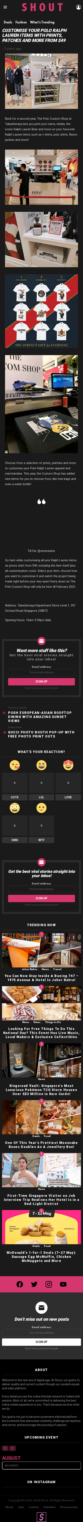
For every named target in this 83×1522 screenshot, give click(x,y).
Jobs (21, 1507)
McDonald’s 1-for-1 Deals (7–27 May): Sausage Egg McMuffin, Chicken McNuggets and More (41, 1257)
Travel (57, 969)
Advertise (49, 1507)
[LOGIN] (78, 7)
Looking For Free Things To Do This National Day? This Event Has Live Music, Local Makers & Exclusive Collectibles (41, 1033)
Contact (34, 1507)
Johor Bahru (29, 969)
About (9, 1507)
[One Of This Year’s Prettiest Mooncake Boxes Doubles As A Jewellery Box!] (41, 1117)
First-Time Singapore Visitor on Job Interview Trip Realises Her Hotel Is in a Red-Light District (41, 1200)
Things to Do (53, 1022)
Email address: (41, 667)
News (45, 969)
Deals (35, 1136)
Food (47, 1136)
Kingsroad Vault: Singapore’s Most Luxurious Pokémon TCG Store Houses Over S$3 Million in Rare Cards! (41, 1090)
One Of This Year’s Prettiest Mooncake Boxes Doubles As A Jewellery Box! (41, 1145)
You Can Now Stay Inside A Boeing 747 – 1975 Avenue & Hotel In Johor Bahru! (42, 978)
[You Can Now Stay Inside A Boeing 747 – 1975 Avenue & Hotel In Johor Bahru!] (41, 950)
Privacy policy (69, 1507)
